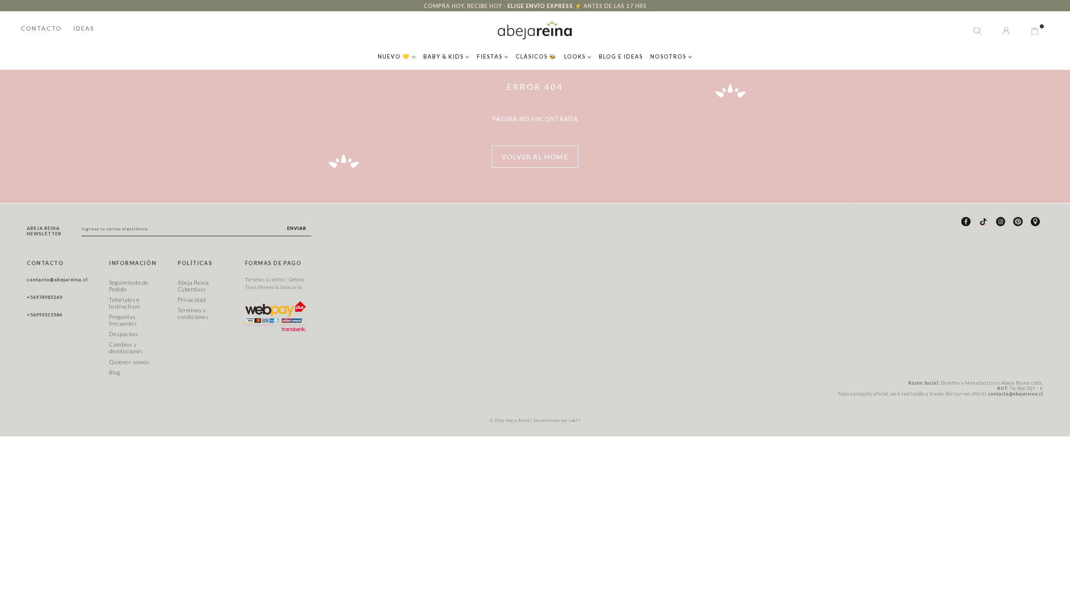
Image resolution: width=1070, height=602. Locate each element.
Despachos (123, 334)
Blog (114, 372)
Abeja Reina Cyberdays (193, 286)
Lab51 (575, 420)
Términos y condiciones (193, 313)
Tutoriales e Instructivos (124, 303)
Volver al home (535, 157)
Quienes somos (129, 362)
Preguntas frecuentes (123, 320)
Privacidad (192, 299)
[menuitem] (397, 55)
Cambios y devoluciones (126, 348)
